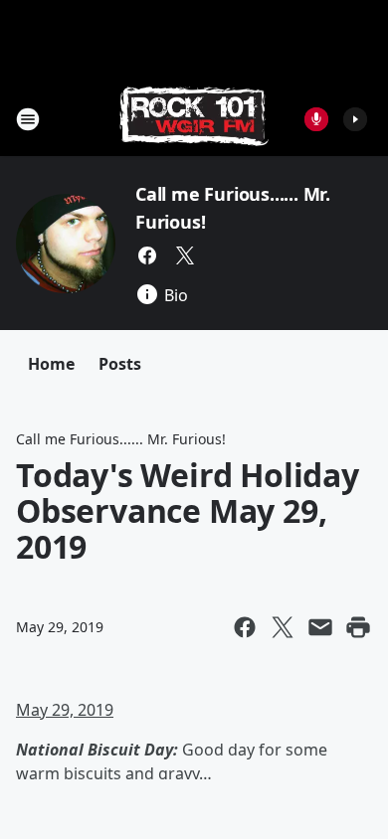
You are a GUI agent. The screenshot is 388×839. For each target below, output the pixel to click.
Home (51, 364)
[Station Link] (194, 118)
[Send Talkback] (316, 119)
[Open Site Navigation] (28, 119)
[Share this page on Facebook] (245, 627)
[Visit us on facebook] (147, 255)
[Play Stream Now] (355, 119)
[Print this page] (358, 627)
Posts (119, 364)
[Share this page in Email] (320, 627)
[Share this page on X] (282, 627)
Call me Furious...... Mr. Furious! (121, 438)
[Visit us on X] (185, 255)
